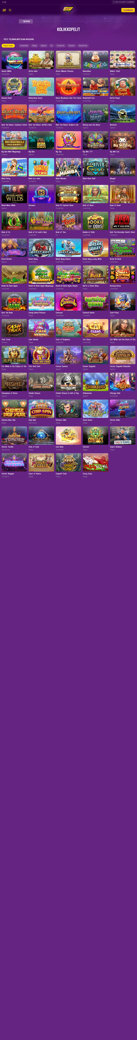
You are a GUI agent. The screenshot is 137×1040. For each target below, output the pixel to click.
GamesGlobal (24, 45)
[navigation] (26, 21)
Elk (52, 45)
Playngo (34, 45)
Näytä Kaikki (8, 45)
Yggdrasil (43, 45)
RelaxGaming (83, 45)
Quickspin (72, 45)
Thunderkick (60, 45)
